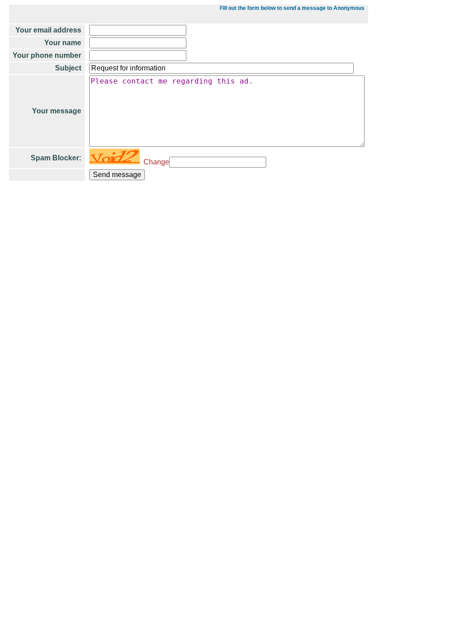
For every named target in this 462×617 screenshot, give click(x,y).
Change (154, 162)
